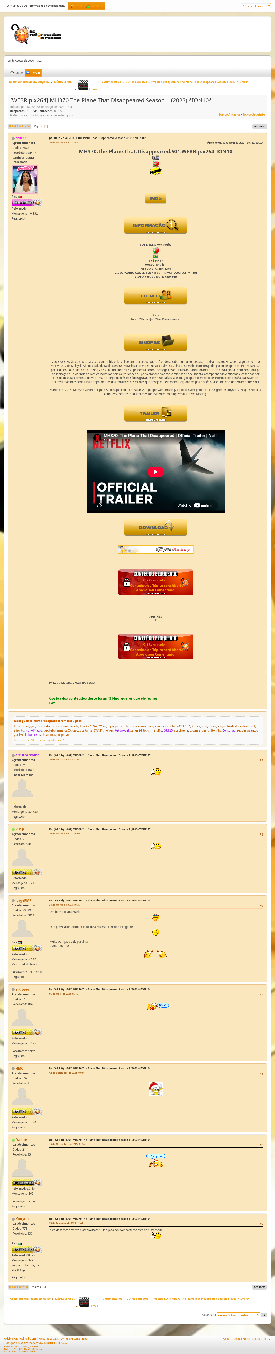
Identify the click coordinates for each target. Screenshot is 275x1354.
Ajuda (226, 1338)
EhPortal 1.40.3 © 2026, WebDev (21, 1346)
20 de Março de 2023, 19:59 (64, 833)
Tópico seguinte (254, 114)
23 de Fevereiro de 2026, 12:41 (66, 1223)
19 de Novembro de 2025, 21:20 (67, 1144)
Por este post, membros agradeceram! (39, 740)
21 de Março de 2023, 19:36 (64, 904)
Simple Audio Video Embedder (19, 1351)
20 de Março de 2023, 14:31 (64, 142)
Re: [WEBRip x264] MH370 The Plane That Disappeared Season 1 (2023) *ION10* (100, 755)
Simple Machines (33, 1349)
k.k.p (19, 829)
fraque (21, 1139)
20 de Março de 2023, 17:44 (64, 759)
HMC (19, 1068)
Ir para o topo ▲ (261, 1338)
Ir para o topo (18, 1287)
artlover (22, 989)
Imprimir (259, 126)
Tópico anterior (229, 114)
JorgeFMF (23, 900)
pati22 (20, 138)
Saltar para (208, 1315)
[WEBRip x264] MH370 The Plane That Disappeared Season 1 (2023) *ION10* (97, 138)
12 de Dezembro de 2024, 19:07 (66, 1072)
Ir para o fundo (19, 126)
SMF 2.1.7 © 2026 (13, 1349)
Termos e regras (241, 1338)
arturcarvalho (27, 755)
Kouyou (22, 1218)
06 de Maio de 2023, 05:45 (63, 993)
